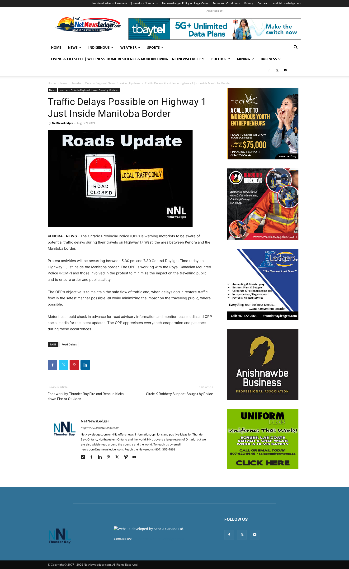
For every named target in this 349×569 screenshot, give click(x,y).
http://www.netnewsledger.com (100, 428)
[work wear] (262, 204)
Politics (218, 59)
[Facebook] (269, 70)
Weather (128, 47)
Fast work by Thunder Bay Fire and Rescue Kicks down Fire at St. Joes (86, 396)
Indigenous (99, 47)
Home (56, 47)
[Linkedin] (85, 365)
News (73, 47)
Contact (262, 3)
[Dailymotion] (85, 457)
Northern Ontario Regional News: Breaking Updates (106, 83)
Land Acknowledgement (286, 3)
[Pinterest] (74, 365)
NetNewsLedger (62, 123)
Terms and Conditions (226, 3)
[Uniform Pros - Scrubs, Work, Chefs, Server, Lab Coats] (262, 439)
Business (269, 59)
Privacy (248, 3)
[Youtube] (285, 70)
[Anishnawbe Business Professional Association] (262, 364)
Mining (243, 59)
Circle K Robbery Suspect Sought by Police (179, 394)
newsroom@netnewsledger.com (158, 538)
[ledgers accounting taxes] (262, 284)
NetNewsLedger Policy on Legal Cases (185, 3)
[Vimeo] (127, 457)
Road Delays (69, 344)
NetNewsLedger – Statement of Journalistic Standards (125, 3)
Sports (153, 47)
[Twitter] (277, 70)
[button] (295, 48)
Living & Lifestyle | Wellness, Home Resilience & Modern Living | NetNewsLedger (126, 59)
